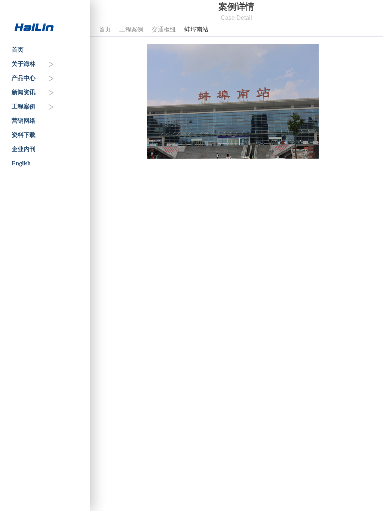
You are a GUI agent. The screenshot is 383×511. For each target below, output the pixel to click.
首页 (18, 49)
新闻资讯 (24, 92)
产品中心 (24, 78)
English (21, 163)
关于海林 (24, 64)
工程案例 (24, 106)
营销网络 (24, 120)
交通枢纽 (164, 29)
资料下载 (24, 135)
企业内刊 (24, 149)
